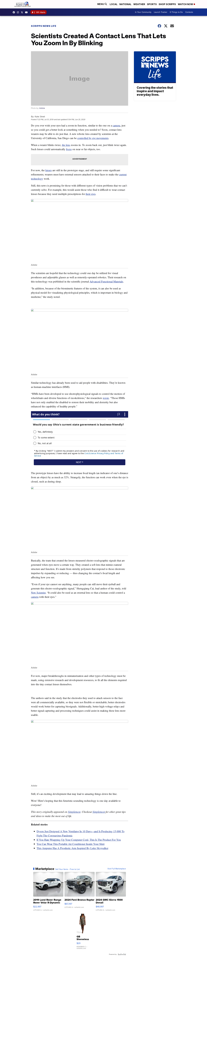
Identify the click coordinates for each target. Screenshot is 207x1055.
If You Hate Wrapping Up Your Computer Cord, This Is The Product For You (79, 839)
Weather (139, 4)
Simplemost (74, 811)
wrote (106, 398)
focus (69, 149)
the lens (66, 145)
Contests (189, 12)
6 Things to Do (176, 12)
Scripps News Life (43, 26)
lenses (48, 170)
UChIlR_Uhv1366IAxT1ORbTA (27, 12)
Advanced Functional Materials (106, 281)
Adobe (42, 108)
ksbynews (14, 12)
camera (116, 125)
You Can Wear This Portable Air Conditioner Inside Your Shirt (70, 844)
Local (113, 4)
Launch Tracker (160, 12)
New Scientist (38, 592)
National (125, 4)
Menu (101, 4)
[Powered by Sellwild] (122, 954)
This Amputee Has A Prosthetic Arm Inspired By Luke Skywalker (72, 848)
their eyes (90, 194)
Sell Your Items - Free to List (67, 869)
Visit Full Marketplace (116, 869)
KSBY (23, 12)
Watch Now (186, 4)
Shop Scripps (167, 4)
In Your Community (143, 12)
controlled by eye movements (92, 138)
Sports (152, 4)
